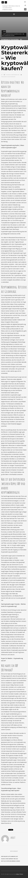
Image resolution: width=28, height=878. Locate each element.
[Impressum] (6, 2)
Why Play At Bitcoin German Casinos (10, 861)
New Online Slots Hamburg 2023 (9, 856)
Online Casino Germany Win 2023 (9, 858)
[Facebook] (3, 2)
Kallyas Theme (19, 874)
